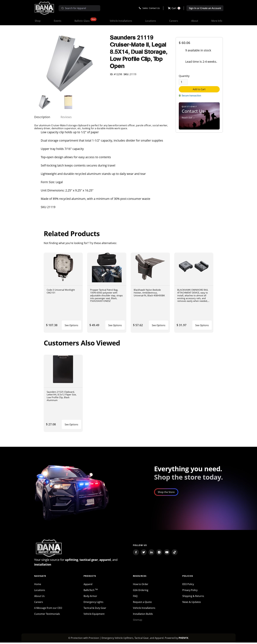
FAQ (135, 596)
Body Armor (90, 596)
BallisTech (91, 590)
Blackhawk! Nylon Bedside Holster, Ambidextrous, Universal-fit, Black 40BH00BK (149, 292)
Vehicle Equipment (94, 613)
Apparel (88, 584)
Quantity (184, 76)
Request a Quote (142, 602)
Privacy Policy (190, 590)
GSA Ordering (140, 590)
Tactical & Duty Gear (95, 608)
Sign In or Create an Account (205, 8)
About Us (39, 596)
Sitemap (137, 619)
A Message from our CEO (48, 608)
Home (37, 584)
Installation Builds (143, 613)
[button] (174, 8)
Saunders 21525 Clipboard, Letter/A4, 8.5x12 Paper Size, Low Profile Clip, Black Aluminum (61, 396)
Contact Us (154, 8)
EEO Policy (188, 584)
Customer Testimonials (47, 613)
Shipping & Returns (193, 596)
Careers (38, 602)
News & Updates (191, 602)
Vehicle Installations (144, 608)
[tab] (42, 117)
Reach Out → (188, 117)
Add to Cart (199, 89)
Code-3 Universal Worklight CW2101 (61, 291)
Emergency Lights (93, 602)
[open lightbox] (70, 64)
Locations (39, 590)
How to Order (140, 584)
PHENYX (183, 638)
